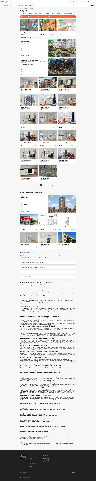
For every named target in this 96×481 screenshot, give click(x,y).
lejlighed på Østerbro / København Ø (46, 349)
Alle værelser (23, 13)
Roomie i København (43, 257)
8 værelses (70, 13)
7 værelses (65, 13)
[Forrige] (39, 185)
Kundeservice (45, 461)
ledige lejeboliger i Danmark (45, 288)
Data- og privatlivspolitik (34, 460)
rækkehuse (64, 320)
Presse (31, 458)
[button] (48, 262)
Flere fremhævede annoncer (25, 37)
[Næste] (57, 185)
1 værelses (30, 13)
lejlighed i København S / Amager (30, 343)
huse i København (71, 320)
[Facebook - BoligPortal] (68, 456)
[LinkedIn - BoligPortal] (71, 456)
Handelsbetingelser (33, 463)
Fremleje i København (43, 255)
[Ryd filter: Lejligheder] (33, 5)
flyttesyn (24, 425)
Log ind (92, 1)
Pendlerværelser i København (25, 257)
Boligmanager (32, 468)
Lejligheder (25, 8)
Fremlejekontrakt (46, 458)
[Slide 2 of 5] (28, 87)
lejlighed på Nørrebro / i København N (49, 385)
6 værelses (59, 13)
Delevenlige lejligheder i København (27, 255)
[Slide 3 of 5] (29, 87)
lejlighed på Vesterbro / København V (30, 379)
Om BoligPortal (32, 455)
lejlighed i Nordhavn (53, 355)
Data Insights (32, 469)
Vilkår (44, 463)
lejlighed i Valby (61, 364)
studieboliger (39, 292)
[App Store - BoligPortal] (23, 458)
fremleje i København (56, 292)
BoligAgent (61, 440)
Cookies (31, 461)
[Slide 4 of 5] (48, 87)
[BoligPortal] (5, 2)
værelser (60, 320)
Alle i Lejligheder (61, 255)
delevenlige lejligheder (46, 292)
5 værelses (53, 13)
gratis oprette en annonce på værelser (27, 414)
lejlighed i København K (61, 333)
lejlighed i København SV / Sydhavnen (47, 371)
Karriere (31, 466)
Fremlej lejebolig (46, 460)
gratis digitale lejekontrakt (53, 419)
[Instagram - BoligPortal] (74, 456)
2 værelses (35, 13)
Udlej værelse (45, 455)
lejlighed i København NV (25, 401)
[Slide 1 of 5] (46, 87)
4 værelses (47, 13)
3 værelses (41, 13)
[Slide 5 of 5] (30, 87)
